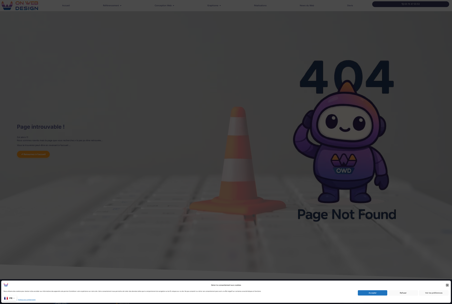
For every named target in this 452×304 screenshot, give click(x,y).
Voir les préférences (433, 293)
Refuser (403, 293)
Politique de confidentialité (27, 300)
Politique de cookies (10, 300)
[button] (447, 285)
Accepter (373, 293)
